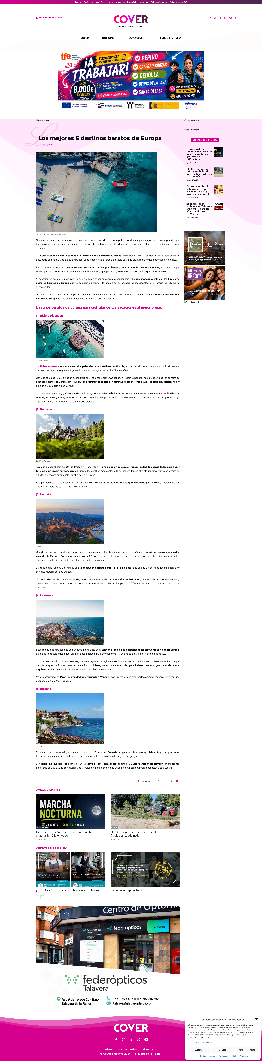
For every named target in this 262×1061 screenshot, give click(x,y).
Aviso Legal (244, 1056)
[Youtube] (230, 18)
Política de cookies (207, 1056)
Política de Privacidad (227, 1056)
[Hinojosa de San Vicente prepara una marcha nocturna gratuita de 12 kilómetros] (70, 811)
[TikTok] (220, 18)
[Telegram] (177, 781)
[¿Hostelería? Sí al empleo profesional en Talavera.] (70, 869)
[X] (164, 781)
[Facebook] (210, 18)
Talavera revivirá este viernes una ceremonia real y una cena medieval (197, 190)
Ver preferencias (246, 1049)
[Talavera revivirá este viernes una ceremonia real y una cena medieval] (218, 189)
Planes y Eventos (43, 827)
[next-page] (42, 897)
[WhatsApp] (225, 18)
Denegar (223, 1049)
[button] (256, 1019)
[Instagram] (215, 18)
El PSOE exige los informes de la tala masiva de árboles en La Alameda (199, 173)
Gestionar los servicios (203, 1042)
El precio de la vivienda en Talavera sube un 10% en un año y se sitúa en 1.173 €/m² (199, 209)
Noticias (114, 827)
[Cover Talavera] (131, 1028)
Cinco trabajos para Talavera (128, 890)
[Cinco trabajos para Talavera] (145, 869)
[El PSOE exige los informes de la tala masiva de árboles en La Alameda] (145, 811)
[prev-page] (37, 897)
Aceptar (199, 1049)
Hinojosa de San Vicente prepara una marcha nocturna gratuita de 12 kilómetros (199, 154)
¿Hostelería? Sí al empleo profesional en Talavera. (67, 890)
